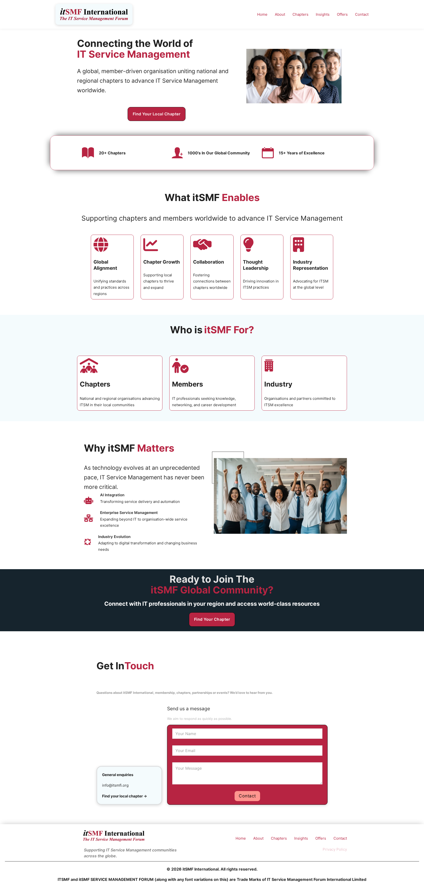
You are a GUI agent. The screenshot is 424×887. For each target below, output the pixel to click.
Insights (323, 14)
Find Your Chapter (212, 619)
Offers (342, 14)
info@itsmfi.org (115, 785)
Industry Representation (310, 265)
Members (187, 384)
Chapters (300, 14)
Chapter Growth (161, 262)
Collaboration (208, 262)
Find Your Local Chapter (157, 113)
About (280, 14)
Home (262, 14)
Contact (362, 14)
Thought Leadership (255, 265)
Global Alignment (105, 265)
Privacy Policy (335, 849)
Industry (278, 384)
